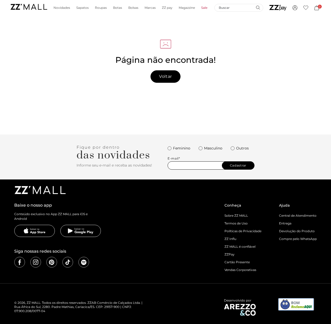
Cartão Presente (237, 262)
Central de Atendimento (298, 215)
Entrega (285, 223)
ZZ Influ (230, 239)
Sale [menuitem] (204, 8)
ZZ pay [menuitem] (167, 8)
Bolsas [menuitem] (133, 8)
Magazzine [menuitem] (187, 8)
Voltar (165, 76)
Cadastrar (238, 165)
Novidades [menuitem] (62, 8)
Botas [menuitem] (117, 8)
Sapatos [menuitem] (82, 8)
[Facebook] (19, 262)
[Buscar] (257, 7)
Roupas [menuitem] (101, 8)
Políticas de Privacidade (242, 231)
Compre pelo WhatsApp (298, 239)
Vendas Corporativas (240, 270)
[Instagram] (35, 262)
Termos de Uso (236, 223)
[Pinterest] (51, 262)
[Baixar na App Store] (34, 231)
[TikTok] (67, 262)
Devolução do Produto (297, 231)
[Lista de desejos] (305, 7)
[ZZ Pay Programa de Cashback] (278, 8)
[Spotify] (83, 262)
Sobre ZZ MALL (236, 215)
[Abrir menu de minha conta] (294, 7)
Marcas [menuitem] (150, 8)
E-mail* (174, 158)
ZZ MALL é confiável (239, 246)
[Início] (29, 7)
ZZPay (229, 254)
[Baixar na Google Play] (80, 231)
